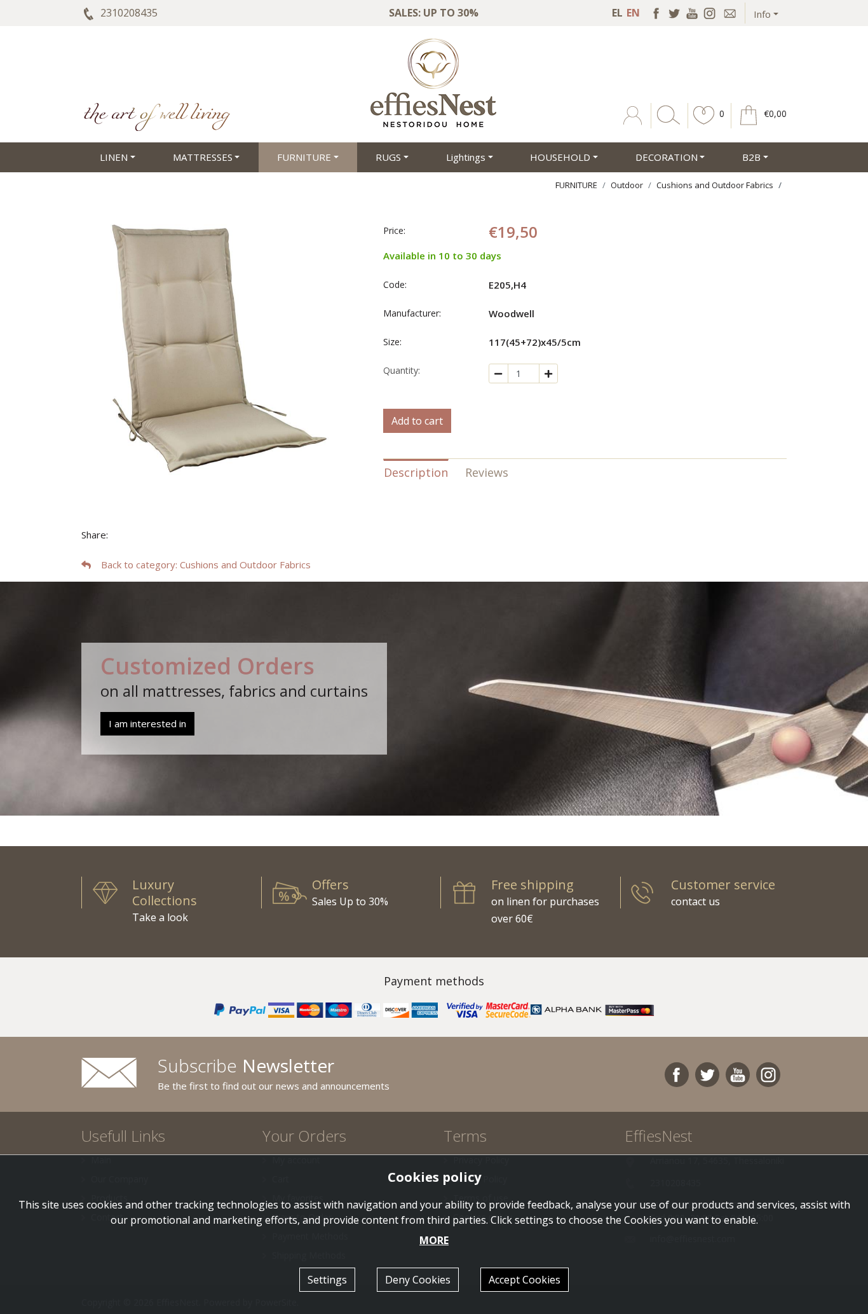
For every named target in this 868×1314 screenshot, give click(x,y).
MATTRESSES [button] (203, 157)
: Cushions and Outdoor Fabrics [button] (206, 564)
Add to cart (417, 421)
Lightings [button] (465, 157)
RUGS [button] (388, 157)
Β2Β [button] (751, 157)
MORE (434, 1240)
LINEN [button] (114, 157)
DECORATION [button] (666, 157)
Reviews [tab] (486, 472)
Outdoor (627, 185)
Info (762, 14)
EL (617, 13)
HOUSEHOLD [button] (560, 157)
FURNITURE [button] (304, 157)
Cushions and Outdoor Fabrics (714, 185)
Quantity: (401, 370)
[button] (704, 124)
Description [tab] (416, 472)
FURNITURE (576, 185)
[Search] (666, 124)
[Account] (634, 124)
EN (633, 13)
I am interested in (147, 723)
